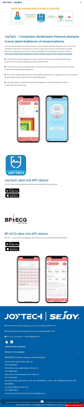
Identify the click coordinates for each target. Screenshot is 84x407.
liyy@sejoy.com (39, 393)
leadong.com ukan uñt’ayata (57, 405)
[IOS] (12, 195)
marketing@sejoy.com (32, 336)
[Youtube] (7, 342)
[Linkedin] (12, 342)
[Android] (12, 190)
